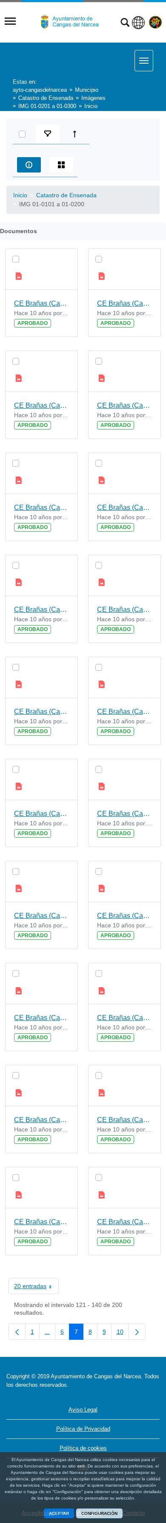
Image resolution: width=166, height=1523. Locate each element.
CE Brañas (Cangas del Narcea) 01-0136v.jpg (124, 609)
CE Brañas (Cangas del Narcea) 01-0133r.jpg (41, 1017)
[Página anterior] (17, 1332)
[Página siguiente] (137, 1332)
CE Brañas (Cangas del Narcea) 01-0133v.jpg (124, 915)
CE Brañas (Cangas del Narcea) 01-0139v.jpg (124, 303)
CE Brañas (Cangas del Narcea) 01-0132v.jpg (124, 1017)
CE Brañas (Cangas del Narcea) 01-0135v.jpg (124, 711)
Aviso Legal (83, 1409)
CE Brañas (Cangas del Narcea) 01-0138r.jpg (41, 507)
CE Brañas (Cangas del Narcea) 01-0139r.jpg (41, 405)
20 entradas (36, 1288)
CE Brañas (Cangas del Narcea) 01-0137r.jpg (41, 609)
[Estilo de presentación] (61, 164)
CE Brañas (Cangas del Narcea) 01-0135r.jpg (41, 813)
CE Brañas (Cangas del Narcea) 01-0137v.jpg (124, 507)
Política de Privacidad (83, 1429)
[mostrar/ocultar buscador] (125, 23)
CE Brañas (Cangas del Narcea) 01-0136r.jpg (41, 711)
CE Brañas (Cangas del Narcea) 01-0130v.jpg (124, 1221)
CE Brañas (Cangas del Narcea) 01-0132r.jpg (41, 1119)
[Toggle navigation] (10, 21)
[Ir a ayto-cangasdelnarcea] (73, 21)
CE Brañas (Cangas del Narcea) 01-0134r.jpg (41, 915)
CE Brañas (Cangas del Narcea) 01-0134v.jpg (124, 813)
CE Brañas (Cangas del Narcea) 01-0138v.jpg (124, 405)
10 (123, 1333)
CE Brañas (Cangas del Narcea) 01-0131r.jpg (41, 1221)
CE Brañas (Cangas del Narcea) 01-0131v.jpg (124, 1119)
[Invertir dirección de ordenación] (76, 134)
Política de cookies (83, 1448)
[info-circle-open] (29, 164)
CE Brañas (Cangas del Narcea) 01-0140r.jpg (41, 303)
